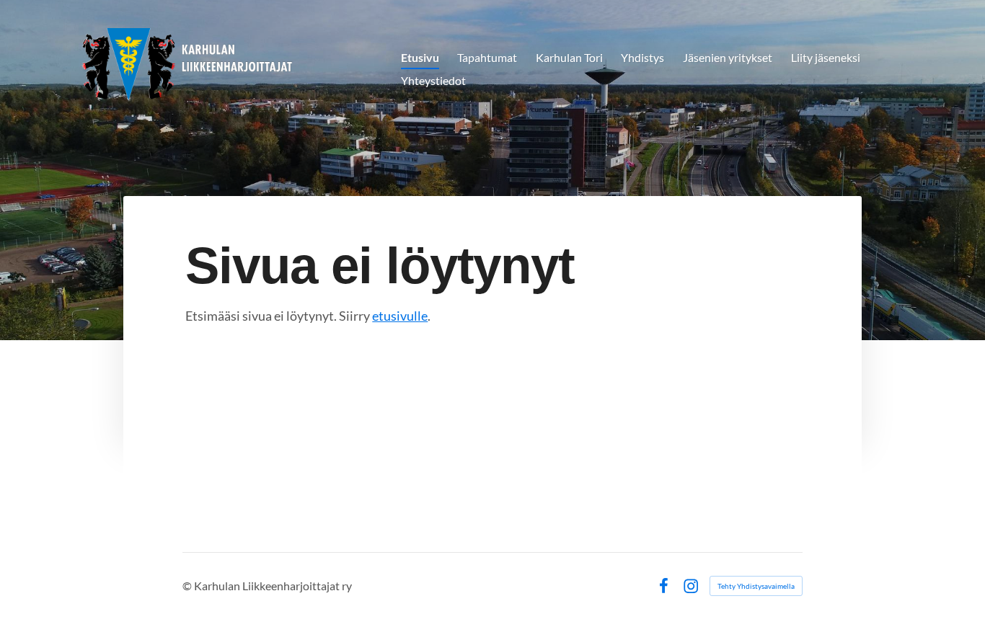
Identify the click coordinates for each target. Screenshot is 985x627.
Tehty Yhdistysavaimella (756, 586)
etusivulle (400, 316)
